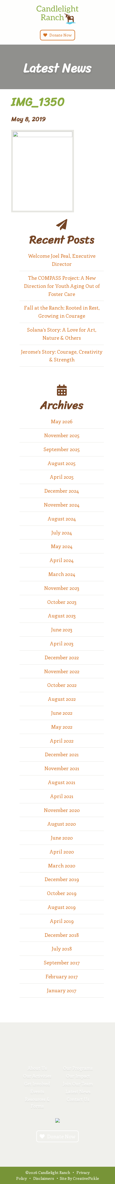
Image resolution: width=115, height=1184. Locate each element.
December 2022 (62, 657)
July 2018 (62, 948)
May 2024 (62, 546)
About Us (37, 1068)
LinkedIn (71, 1151)
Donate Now (60, 35)
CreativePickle (86, 1178)
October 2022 (61, 685)
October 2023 (61, 602)
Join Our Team (78, 1083)
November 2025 (62, 435)
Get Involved (37, 1083)
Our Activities (37, 1076)
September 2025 (62, 449)
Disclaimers (43, 1178)
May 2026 (62, 421)
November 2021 (61, 768)
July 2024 (61, 532)
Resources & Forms (37, 1102)
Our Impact (78, 1076)
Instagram (43, 1151)
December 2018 (62, 935)
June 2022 (61, 712)
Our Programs (78, 1068)
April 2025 (62, 476)
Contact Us (78, 1099)
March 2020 (61, 865)
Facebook (53, 1151)
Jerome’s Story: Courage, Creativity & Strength (61, 355)
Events (37, 1091)
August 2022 (62, 699)
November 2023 (61, 588)
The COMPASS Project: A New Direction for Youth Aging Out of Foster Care (62, 285)
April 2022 (61, 740)
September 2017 (62, 962)
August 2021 (61, 782)
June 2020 (62, 837)
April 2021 (61, 796)
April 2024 (62, 560)
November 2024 (62, 504)
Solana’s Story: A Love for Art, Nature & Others (61, 333)
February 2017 (61, 976)
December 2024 (61, 490)
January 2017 (61, 990)
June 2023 (61, 629)
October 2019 (61, 893)
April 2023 (61, 643)
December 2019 (62, 879)
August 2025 (62, 463)
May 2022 (61, 726)
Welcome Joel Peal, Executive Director (61, 259)
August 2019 (62, 907)
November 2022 (61, 671)
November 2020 (62, 810)
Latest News (77, 1091)
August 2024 (62, 518)
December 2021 (62, 754)
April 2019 (62, 921)
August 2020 (61, 823)
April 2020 (62, 851)
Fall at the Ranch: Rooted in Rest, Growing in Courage (62, 311)
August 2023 (62, 615)
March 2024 (61, 574)
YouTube (62, 1151)
